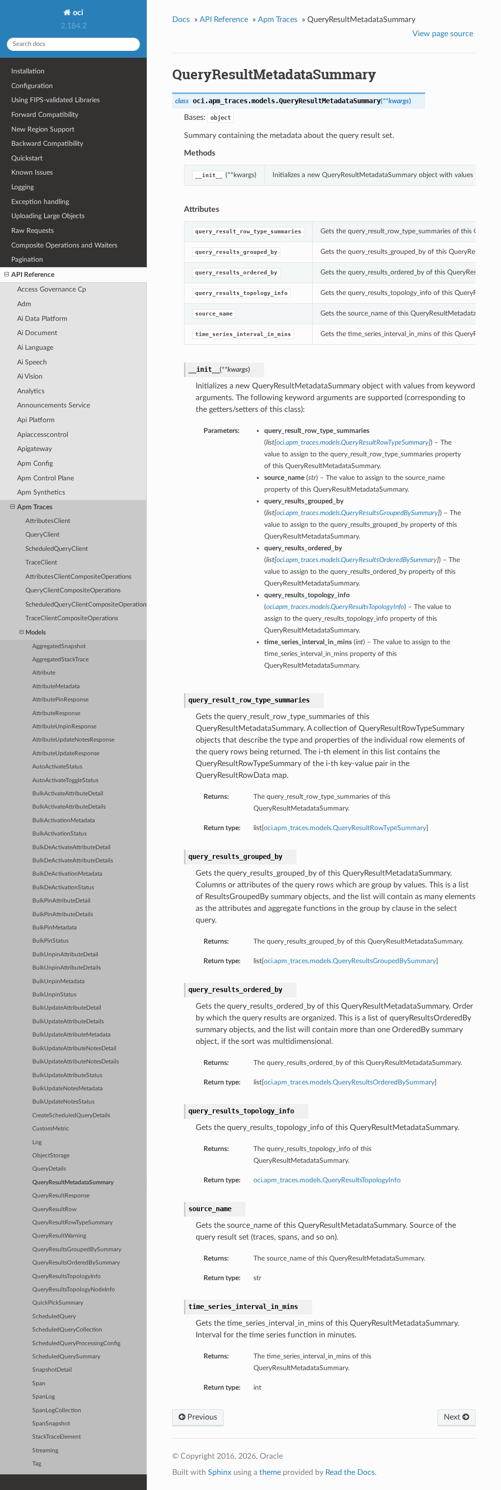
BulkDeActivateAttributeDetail (71, 847)
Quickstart (27, 158)
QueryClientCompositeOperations (73, 590)
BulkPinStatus (50, 941)
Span (39, 1383)
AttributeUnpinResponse (64, 726)
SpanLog (43, 1397)
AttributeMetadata (56, 686)
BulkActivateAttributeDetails (69, 807)
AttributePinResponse (60, 699)
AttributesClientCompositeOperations (78, 577)
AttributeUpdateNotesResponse (73, 740)
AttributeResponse (56, 713)
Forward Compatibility (44, 114)
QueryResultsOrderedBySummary (76, 1262)
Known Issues (32, 172)
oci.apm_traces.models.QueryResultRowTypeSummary (345, 828)
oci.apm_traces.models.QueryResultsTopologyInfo (327, 1180)
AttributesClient (47, 521)
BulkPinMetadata (54, 927)
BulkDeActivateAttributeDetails (72, 860)
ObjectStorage (50, 1155)
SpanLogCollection (56, 1410)
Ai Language (35, 347)
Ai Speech (32, 362)
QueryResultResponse (61, 1195)
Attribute (43, 673)
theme (270, 1472)
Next (453, 1417)
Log (37, 1142)
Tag (36, 1464)
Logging (22, 187)
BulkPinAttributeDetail (61, 900)
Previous (201, 1417)
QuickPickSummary (57, 1303)
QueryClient (42, 535)
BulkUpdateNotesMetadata (67, 1088)
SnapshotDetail (52, 1370)
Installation (28, 71)
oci (77, 13)
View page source (442, 34)
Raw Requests (32, 230)
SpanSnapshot (51, 1423)
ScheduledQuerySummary (66, 1356)
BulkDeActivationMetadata (67, 874)
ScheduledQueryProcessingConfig (76, 1343)
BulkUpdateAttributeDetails (68, 1021)
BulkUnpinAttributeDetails (66, 968)
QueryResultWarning (59, 1236)
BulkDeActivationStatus (63, 887)
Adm (24, 304)
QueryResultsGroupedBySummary (76, 1249)
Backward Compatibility (47, 143)
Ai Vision (30, 376)
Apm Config (35, 463)
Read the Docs (350, 1472)
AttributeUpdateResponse (65, 753)
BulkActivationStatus (59, 833)
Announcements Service (53, 405)
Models (35, 633)
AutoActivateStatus (57, 766)
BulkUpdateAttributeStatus (67, 1075)
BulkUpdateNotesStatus (63, 1102)
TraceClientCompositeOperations (71, 618)
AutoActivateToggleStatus (65, 780)
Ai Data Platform (42, 318)
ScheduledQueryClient (56, 549)
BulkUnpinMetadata (58, 981)
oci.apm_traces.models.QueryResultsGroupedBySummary (350, 961)
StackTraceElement (56, 1437)
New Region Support (42, 129)
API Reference (32, 274)
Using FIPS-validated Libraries (55, 100)
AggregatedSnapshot (59, 646)
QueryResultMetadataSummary (73, 1182)
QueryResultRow (54, 1209)
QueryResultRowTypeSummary (72, 1222)
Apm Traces (34, 507)
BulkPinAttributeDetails (62, 914)
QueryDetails (49, 1169)
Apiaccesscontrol (42, 434)
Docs (181, 19)
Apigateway (34, 448)
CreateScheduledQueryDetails (71, 1115)
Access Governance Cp (51, 289)
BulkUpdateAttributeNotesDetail (74, 1048)
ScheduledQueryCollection (67, 1329)
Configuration (32, 86)
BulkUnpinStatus (54, 994)
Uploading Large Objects (48, 216)
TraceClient (41, 563)
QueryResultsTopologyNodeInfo (73, 1289)
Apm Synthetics (41, 492)
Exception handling (40, 201)
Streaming (45, 1450)
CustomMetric (50, 1128)
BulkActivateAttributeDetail (67, 793)
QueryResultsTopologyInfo (66, 1276)
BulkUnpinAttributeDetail (65, 954)
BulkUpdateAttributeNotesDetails (75, 1061)
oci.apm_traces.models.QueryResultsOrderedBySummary (349, 1082)
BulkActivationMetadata (63, 820)
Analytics (31, 391)
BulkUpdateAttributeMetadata (71, 1035)
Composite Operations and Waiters (64, 245)
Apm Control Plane (45, 478)
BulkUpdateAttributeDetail (66, 1008)
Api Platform (36, 420)
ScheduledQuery (54, 1316)
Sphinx (219, 1472)
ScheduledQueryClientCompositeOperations (86, 605)
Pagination (27, 259)
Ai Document (37, 333)
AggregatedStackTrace (60, 659)
